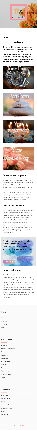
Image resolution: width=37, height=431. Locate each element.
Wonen (3, 377)
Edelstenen (4, 355)
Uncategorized (5, 361)
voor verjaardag (6, 374)
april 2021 (4, 411)
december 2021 (6, 405)
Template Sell (20, 425)
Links (2, 327)
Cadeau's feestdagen (8, 348)
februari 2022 (5, 398)
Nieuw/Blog (5, 358)
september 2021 (6, 408)
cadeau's (4, 345)
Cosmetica (4, 352)
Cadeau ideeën (9, 261)
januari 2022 (5, 402)
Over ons (4, 321)
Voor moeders (5, 371)
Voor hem (4, 368)
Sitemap (4, 324)
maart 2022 (5, 395)
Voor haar (4, 364)
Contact (3, 318)
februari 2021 (5, 414)
